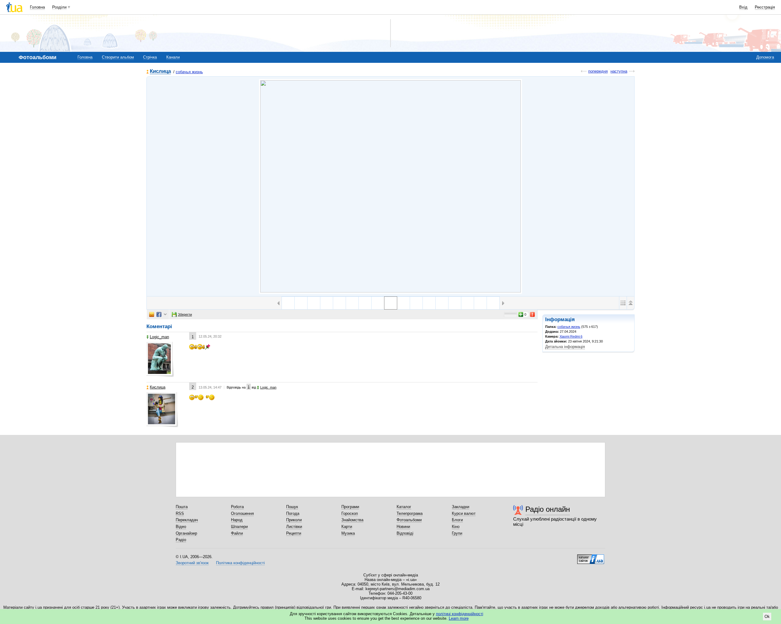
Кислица (160, 71)
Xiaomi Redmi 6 (571, 336)
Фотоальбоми (409, 520)
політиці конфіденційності (459, 613)
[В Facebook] (159, 314)
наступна (618, 71)
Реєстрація (765, 7)
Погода (292, 513)
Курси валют (464, 513)
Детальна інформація (565, 346)
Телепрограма (410, 513)
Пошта (182, 506)
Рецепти (293, 533)
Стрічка (150, 57)
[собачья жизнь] (390, 186)
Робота (237, 506)
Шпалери (239, 526)
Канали (173, 57)
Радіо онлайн (547, 509)
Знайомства (352, 520)
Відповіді (405, 533)
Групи (457, 533)
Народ (237, 520)
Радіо (181, 539)
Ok (767, 616)
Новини (403, 526)
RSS (180, 513)
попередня (598, 71)
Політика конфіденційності (240, 563)
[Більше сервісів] (165, 314)
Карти (346, 526)
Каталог (404, 506)
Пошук (292, 506)
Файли (237, 533)
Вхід (743, 7)
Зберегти (185, 314)
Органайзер (186, 533)
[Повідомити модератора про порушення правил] (533, 314)
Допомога (765, 57)
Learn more (459, 618)
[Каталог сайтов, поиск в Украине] (590, 556)
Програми (350, 506)
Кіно (455, 526)
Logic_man (159, 337)
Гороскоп (349, 513)
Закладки (460, 506)
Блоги (457, 520)
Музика (348, 533)
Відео (181, 526)
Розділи (59, 7)
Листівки (294, 526)
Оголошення (242, 513)
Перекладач (187, 520)
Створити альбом (118, 57)
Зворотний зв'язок (192, 563)
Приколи (294, 520)
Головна (37, 7)
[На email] (151, 314)
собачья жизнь (189, 72)
